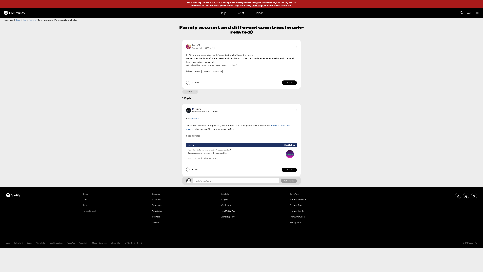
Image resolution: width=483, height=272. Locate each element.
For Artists (156, 199)
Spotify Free (295, 222)
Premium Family (297, 211)
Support (224, 199)
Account (198, 71)
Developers (157, 205)
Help (223, 13)
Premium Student (297, 216)
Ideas (259, 13)
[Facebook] (474, 196)
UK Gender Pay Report (133, 243)
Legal (8, 243)
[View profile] (188, 46)
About (85, 199)
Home (17, 20)
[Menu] (477, 13)
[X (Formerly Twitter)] (466, 196)
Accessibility (83, 243)
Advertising (157, 211)
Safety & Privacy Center (23, 243)
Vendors (155, 222)
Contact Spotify (228, 216)
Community (17, 13)
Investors (156, 216)
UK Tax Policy (116, 243)
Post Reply (289, 181)
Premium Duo (296, 205)
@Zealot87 (194, 118)
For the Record (89, 211)
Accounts (32, 20)
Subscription (217, 71)
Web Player (226, 205)
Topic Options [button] (189, 92)
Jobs (85, 205)
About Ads (71, 243)
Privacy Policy (41, 243)
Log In (469, 12)
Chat (241, 13)
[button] (296, 46)
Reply (289, 82)
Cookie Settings (56, 243)
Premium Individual (298, 199)
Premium (207, 71)
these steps (258, 5)
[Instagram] (458, 196)
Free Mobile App (228, 211)
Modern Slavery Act (99, 243)
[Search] (461, 12)
